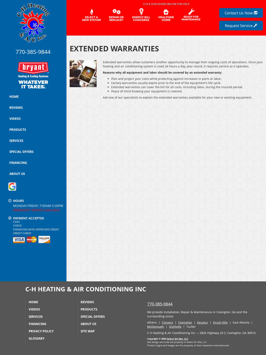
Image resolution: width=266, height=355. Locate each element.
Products (17, 129)
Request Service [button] (239, 25)
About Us (17, 174)
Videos (15, 118)
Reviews (16, 107)
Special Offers (21, 152)
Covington (185, 322)
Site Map (88, 331)
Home (14, 96)
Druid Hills (220, 322)
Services (16, 141)
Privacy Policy (41, 331)
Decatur (202, 322)
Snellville (175, 327)
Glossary (36, 338)
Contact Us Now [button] (239, 12)
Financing (18, 163)
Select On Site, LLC (177, 338)
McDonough (155, 327)
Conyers (167, 322)
